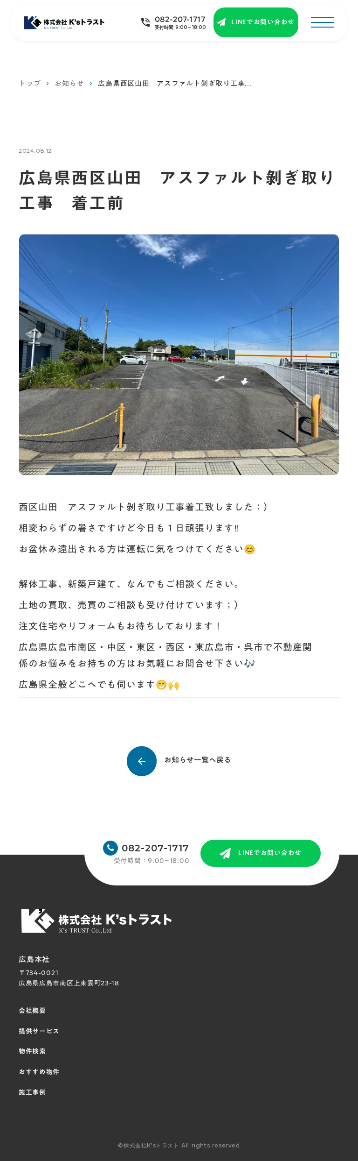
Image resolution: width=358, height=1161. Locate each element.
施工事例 (32, 1092)
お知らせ (69, 83)
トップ (30, 83)
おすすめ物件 (39, 1072)
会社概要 (32, 1011)
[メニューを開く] (322, 22)
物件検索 (32, 1051)
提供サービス (39, 1031)
